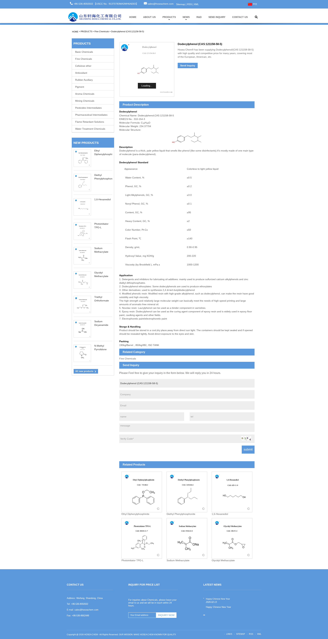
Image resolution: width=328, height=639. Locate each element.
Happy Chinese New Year (218, 599)
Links (229, 634)
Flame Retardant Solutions (89, 121)
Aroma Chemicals (84, 93)
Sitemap (180, 4)
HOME (132, 17)
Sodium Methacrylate (178, 560)
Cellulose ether (83, 65)
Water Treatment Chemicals (90, 128)
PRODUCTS (169, 17)
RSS (189, 4)
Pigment (79, 86)
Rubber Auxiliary (84, 79)
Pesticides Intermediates (88, 107)
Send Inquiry (187, 65)
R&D (199, 17)
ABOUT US (149, 17)
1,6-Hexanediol (102, 199)
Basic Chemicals (84, 51)
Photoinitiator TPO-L (132, 560)
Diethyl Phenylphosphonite (181, 514)
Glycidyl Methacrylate (223, 560)
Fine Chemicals (101, 31)
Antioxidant (81, 72)
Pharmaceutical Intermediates (91, 114)
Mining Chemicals (84, 100)
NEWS (186, 17)
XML (196, 4)
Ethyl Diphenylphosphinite (135, 514)
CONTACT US (240, 17)
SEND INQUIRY (216, 17)
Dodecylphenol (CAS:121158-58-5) (127, 31)
